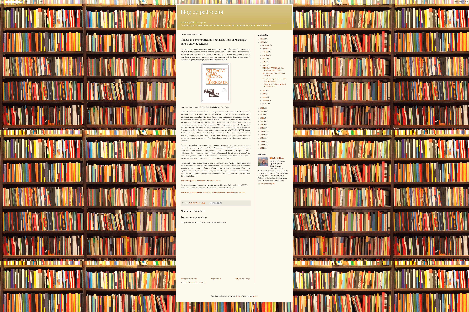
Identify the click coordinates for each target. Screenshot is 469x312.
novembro (266, 48)
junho (264, 65)
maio (264, 90)
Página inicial (216, 278)
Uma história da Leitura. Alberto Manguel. (273, 74)
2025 (262, 42)
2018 (262, 128)
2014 (262, 141)
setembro (265, 55)
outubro (265, 52)
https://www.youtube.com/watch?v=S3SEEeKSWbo (201, 180)
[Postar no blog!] (213, 203)
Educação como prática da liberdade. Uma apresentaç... (274, 80)
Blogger (255, 296)
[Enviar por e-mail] (211, 203)
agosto (264, 58)
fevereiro (265, 100)
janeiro (265, 103)
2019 (262, 124)
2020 (262, 121)
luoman (238, 296)
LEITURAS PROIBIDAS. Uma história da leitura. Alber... (273, 69)
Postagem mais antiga (242, 278)
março (264, 97)
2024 (262, 108)
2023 (262, 111)
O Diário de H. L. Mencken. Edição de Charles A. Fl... (274, 85)
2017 (262, 131)
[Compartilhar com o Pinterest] (220, 203)
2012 (262, 148)
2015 (262, 138)
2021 (262, 118)
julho (264, 62)
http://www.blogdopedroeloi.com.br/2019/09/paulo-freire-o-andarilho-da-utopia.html (213, 192)
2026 (262, 39)
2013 (262, 144)
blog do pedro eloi (202, 11)
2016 (262, 134)
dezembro (266, 45)
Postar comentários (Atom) (196, 283)
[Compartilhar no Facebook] (218, 203)
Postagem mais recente (189, 278)
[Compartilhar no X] (215, 203)
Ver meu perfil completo (266, 183)
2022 (262, 114)
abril (264, 93)
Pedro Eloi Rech (278, 158)
